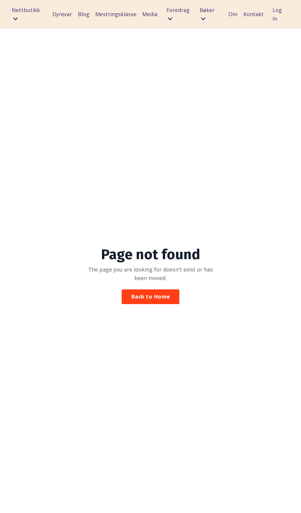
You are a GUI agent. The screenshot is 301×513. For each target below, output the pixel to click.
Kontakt (253, 14)
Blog (83, 14)
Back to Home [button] (150, 296)
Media (150, 14)
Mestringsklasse (115, 14)
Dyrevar (62, 14)
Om (233, 14)
